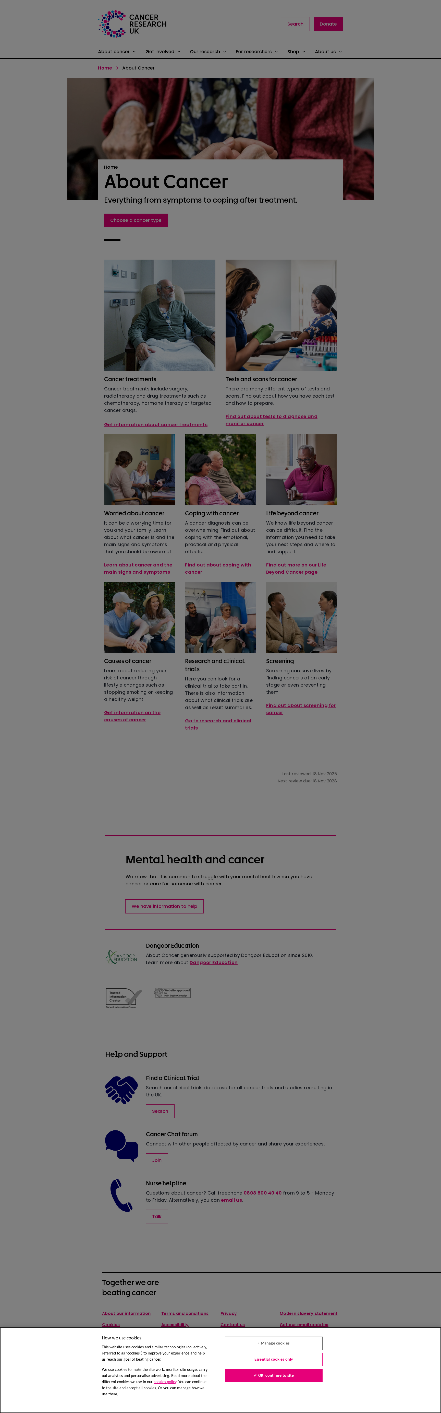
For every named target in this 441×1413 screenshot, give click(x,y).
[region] (220, 1370)
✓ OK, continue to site (274, 1376)
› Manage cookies (273, 1343)
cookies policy (165, 1382)
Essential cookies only (273, 1360)
